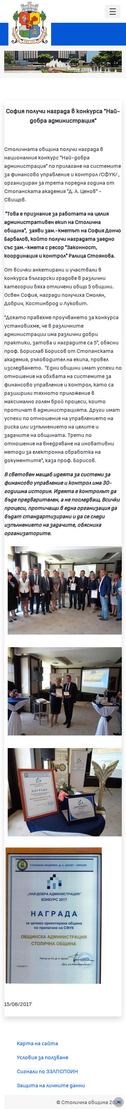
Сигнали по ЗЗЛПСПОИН (47, 1071)
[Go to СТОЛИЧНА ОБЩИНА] (30, 23)
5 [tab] (98, 64)
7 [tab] (112, 64)
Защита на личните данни (51, 1085)
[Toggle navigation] (112, 12)
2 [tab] (77, 64)
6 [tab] (105, 64)
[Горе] (118, 1102)
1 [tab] (70, 64)
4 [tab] (91, 64)
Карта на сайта (37, 1043)
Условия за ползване (42, 1057)
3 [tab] (84, 64)
